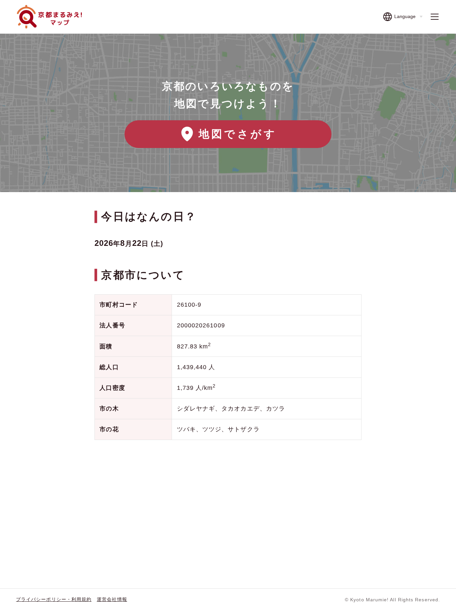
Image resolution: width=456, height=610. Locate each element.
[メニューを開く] (434, 16)
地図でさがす (238, 134)
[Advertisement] (228, 499)
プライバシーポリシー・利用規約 (53, 599)
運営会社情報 (112, 599)
